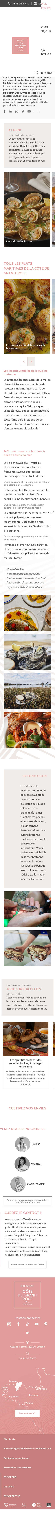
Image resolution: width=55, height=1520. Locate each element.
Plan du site (9, 1439)
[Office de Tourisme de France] (36, 1505)
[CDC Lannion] (10, 1505)
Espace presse (12, 1496)
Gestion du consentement (16, 1458)
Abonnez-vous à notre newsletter (27, 1264)
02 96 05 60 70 (27, 1358)
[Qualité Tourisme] (24, 1505)
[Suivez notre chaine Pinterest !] (45, 1324)
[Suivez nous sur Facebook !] (18, 1324)
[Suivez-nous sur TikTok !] (27, 1324)
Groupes (9, 1486)
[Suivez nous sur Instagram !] (9, 1324)
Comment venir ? (27, 1413)
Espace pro (10, 1477)
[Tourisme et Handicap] (48, 1505)
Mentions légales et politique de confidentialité (27, 1448)
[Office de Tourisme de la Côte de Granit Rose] (20, 43)
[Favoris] (37, 73)
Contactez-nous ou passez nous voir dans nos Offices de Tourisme (27, 1201)
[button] (42, 73)
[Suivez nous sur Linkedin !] (27, 1332)
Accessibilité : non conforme (17, 1467)
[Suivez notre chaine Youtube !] (36, 1324)
